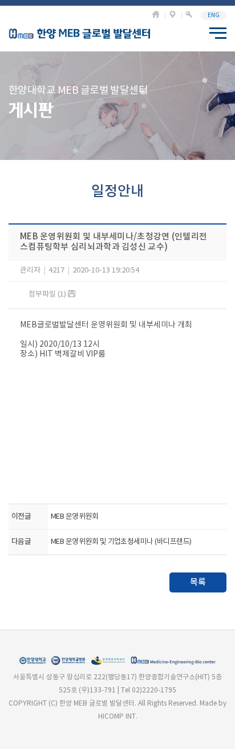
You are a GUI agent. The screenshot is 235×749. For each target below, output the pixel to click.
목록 (198, 582)
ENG (214, 15)
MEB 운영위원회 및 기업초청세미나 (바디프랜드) (121, 542)
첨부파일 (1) (48, 294)
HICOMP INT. (117, 716)
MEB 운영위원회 (74, 516)
